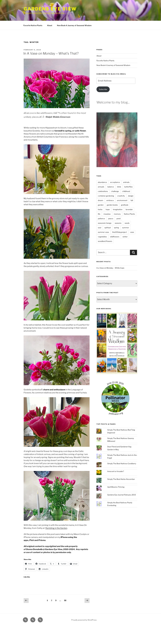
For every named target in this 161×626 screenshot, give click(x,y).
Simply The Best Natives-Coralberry (121, 463)
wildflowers (114, 237)
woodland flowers (105, 241)
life (99, 214)
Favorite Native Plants (32, 25)
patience (101, 218)
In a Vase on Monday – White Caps (110, 268)
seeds (127, 223)
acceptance (115, 182)
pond (118, 218)
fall (132, 200)
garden (101, 205)
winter (125, 237)
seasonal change (104, 223)
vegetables (102, 237)
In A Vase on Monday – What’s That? (51, 53)
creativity (121, 196)
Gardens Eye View (50, 9)
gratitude (124, 205)
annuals (101, 187)
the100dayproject (119, 232)
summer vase (103, 232)
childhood (126, 191)
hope (108, 209)
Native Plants (129, 214)
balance (110, 187)
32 (66, 600)
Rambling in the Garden (56, 528)
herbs (100, 209)
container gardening (106, 196)
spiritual (107, 227)
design (130, 196)
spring (116, 227)
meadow (107, 214)
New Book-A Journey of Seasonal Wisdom (74, 25)
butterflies (128, 187)
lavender (129, 209)
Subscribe (103, 89)
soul (99, 227)
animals (126, 182)
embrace (110, 200)
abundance (102, 182)
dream (100, 200)
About (49, 25)
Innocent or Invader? (115, 471)
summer (125, 227)
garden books (112, 205)
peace (110, 218)
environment (122, 200)
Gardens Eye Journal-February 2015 (121, 495)
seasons (118, 223)
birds (119, 187)
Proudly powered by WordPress (84, 620)
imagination (117, 209)
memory (117, 214)
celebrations (103, 191)
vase (132, 232)
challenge (115, 191)
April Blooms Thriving (115, 487)
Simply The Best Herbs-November (121, 479)
